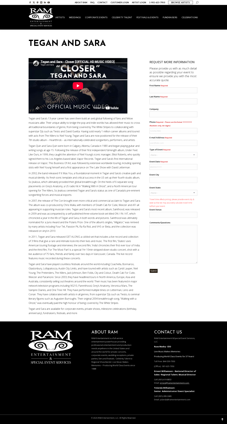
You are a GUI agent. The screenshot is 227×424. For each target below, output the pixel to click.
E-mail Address (160, 137)
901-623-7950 (168, 366)
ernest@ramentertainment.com (174, 382)
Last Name (158, 96)
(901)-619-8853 (164, 379)
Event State (155, 187)
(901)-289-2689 (164, 396)
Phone (170, 124)
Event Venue (155, 209)
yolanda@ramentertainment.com (175, 399)
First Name (158, 85)
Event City (154, 174)
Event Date (158, 161)
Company (154, 109)
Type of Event (159, 149)
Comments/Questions (159, 222)
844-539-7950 (169, 361)
